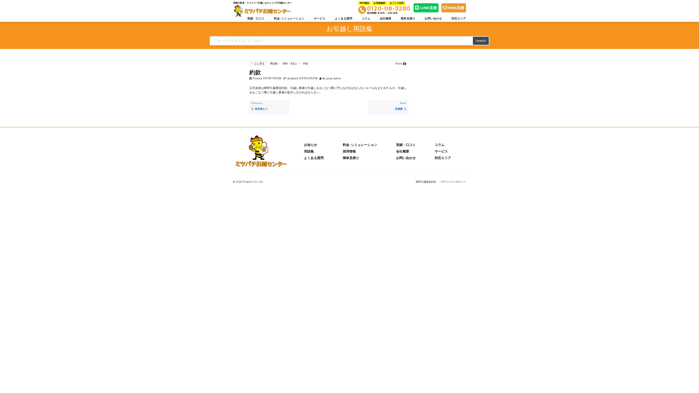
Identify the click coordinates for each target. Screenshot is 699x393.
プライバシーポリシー (453, 181)
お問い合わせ (433, 18)
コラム (366, 18)
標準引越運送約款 (426, 181)
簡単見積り (408, 18)
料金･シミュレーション (289, 18)
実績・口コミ (256, 18)
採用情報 (349, 151)
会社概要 (385, 18)
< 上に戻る (258, 63)
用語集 (309, 151)
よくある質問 (343, 18)
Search (481, 41)
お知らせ (310, 145)
